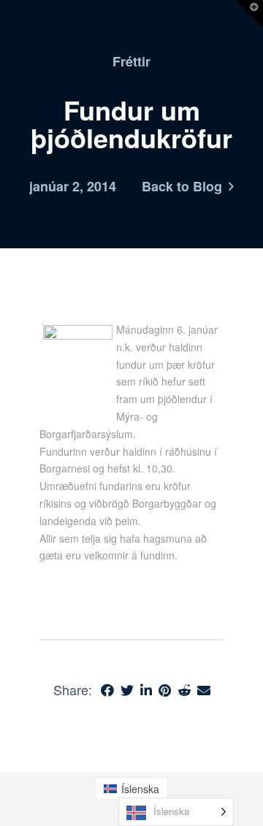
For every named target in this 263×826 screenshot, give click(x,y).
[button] (249, 14)
